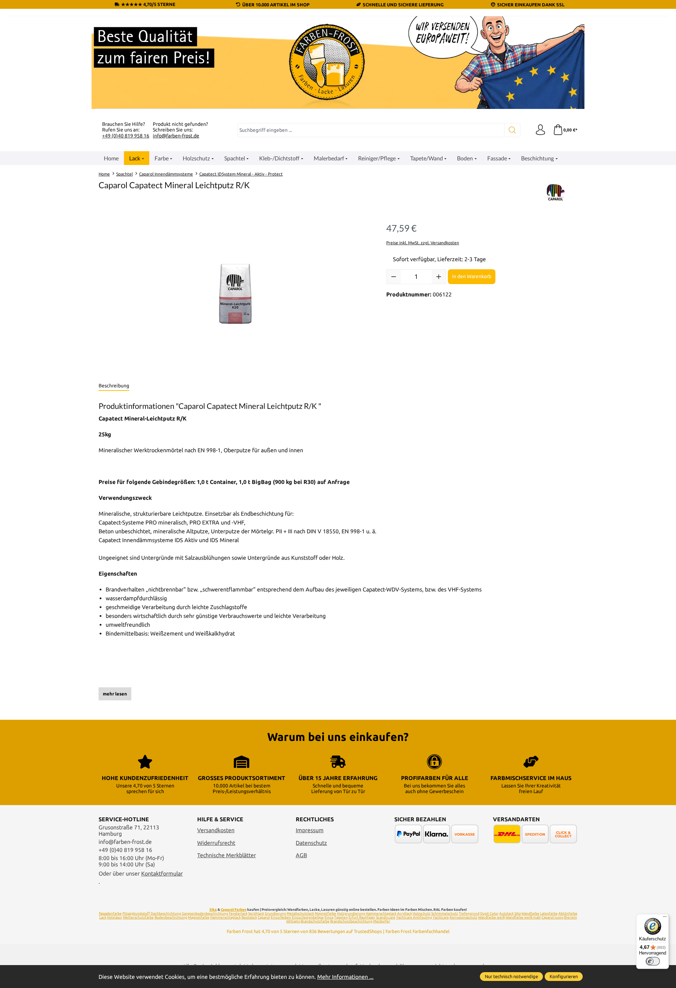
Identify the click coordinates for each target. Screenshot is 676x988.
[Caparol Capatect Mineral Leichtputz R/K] (235, 294)
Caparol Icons (552, 917)
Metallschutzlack (300, 913)
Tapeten (341, 917)
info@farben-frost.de (176, 136)
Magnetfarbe (325, 913)
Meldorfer (381, 921)
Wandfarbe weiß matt (523, 917)
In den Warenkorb (471, 276)
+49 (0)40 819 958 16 (125, 136)
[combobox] (371, 130)
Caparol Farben (233, 910)
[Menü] (665, 918)
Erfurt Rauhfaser (362, 917)
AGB (301, 855)
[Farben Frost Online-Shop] (338, 62)
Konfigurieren (564, 976)
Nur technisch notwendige (511, 976)
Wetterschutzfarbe (138, 917)
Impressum (310, 830)
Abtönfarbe (567, 913)
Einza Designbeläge (308, 917)
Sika (213, 910)
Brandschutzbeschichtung (351, 921)
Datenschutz (311, 843)
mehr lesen (115, 693)
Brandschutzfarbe (315, 921)
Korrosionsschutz (463, 917)
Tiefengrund (469, 913)
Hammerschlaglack (381, 913)
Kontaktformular (162, 873)
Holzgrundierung (351, 913)
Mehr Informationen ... (345, 977)
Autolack (506, 913)
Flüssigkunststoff (136, 913)
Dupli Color (489, 913)
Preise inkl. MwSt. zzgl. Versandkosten (422, 242)
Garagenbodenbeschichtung (205, 913)
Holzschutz (422, 913)
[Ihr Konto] (540, 130)
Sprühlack (256, 913)
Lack (102, 917)
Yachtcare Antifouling (414, 917)
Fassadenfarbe (110, 913)
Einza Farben (281, 917)
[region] (235, 294)
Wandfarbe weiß (491, 917)
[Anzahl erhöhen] (439, 277)
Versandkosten (215, 830)
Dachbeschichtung (166, 913)
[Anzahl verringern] (394, 277)
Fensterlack (238, 913)
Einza (329, 917)
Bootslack (249, 917)
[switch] (653, 961)
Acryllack (404, 913)
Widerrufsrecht (216, 843)
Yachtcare (441, 917)
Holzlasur (114, 917)
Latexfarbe (549, 913)
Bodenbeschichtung (171, 917)
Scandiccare (385, 917)
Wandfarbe (530, 913)
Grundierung (275, 913)
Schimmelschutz (444, 913)
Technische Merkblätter (226, 855)
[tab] (114, 386)
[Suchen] (512, 130)
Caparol (264, 917)
